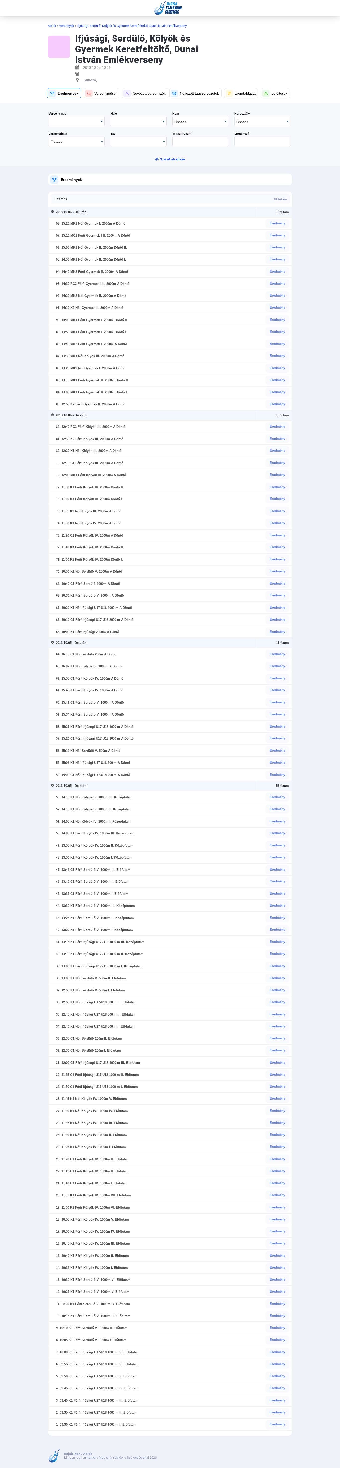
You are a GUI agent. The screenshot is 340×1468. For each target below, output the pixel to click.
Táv (113, 134)
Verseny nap (57, 113)
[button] (64, 93)
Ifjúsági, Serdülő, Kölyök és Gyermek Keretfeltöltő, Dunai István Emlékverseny (132, 26)
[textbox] (200, 141)
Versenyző (241, 134)
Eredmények (71, 180)
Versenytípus (58, 134)
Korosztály (242, 113)
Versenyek (66, 26)
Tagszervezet (181, 134)
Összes (180, 122)
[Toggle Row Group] (53, 212)
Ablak (52, 26)
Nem (175, 113)
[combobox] (200, 121)
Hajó (114, 113)
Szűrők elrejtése (172, 159)
